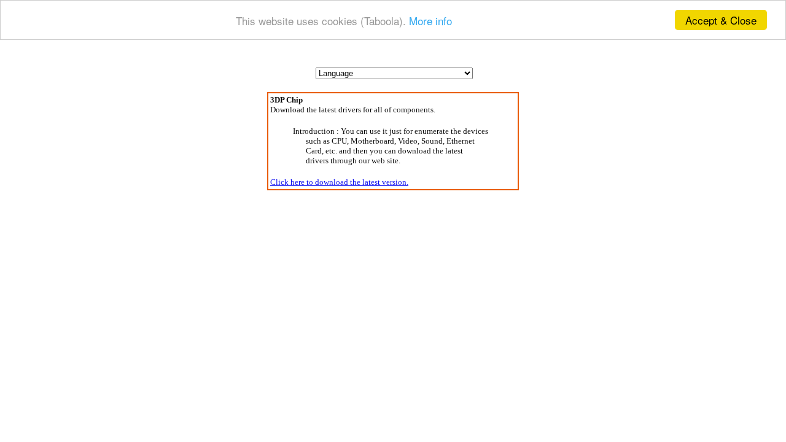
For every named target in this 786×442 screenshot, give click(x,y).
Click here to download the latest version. (339, 182)
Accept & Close (721, 20)
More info (430, 20)
